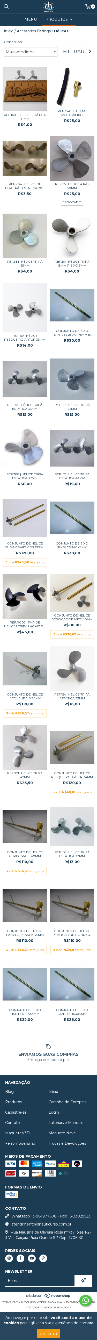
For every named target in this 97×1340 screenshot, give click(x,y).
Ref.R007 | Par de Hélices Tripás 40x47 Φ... (25, 624)
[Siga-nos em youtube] (32, 1258)
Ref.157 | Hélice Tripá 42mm (72, 407)
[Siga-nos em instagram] (9, 1258)
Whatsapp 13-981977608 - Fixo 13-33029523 (50, 1216)
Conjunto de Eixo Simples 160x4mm (72, 1012)
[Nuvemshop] (48, 1297)
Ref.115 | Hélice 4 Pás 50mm (72, 186)
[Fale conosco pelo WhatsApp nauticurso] (85, 1300)
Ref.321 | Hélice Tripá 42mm (25, 775)
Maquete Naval (62, 1133)
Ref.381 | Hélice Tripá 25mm (25, 263)
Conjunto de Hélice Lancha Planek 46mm (25, 933)
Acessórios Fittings (34, 31)
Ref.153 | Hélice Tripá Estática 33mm (24, 407)
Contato (12, 1122)
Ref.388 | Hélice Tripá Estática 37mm (24, 476)
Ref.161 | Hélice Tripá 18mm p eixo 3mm (72, 263)
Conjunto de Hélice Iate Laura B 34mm (25, 696)
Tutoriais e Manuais (66, 1122)
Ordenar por (13, 42)
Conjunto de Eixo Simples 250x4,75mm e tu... (72, 332)
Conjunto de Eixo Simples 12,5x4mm (25, 1012)
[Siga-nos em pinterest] (43, 1258)
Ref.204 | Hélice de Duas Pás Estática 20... (24, 186)
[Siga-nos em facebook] (20, 1258)
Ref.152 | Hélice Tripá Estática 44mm (72, 476)
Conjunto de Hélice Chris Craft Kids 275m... (25, 545)
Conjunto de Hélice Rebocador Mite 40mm (72, 617)
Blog (9, 1091)
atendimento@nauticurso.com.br (41, 1224)
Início (8, 31)
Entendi (48, 1334)
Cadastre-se (16, 1112)
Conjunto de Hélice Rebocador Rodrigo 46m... (72, 933)
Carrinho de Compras (67, 1102)
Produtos (13, 1102)
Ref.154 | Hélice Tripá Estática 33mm (72, 696)
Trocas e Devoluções (67, 1143)
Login (54, 1112)
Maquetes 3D (17, 1133)
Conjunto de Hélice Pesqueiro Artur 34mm (72, 775)
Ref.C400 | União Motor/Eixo (72, 113)
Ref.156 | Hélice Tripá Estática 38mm (72, 854)
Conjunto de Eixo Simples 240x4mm (72, 545)
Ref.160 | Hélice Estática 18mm (25, 117)
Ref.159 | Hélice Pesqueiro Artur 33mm (25, 337)
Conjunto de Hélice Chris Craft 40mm (25, 854)
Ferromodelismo (20, 1143)
